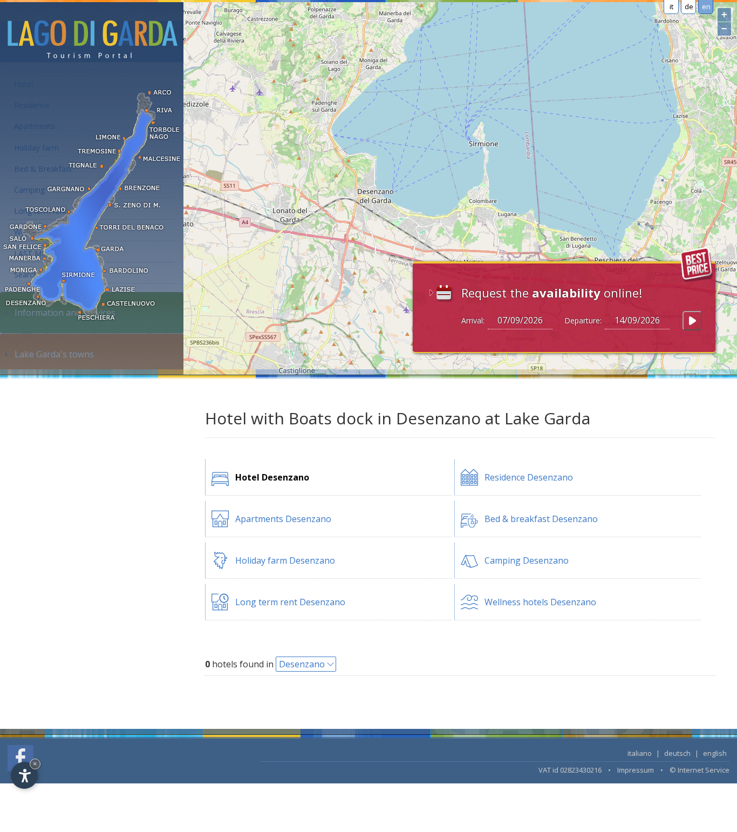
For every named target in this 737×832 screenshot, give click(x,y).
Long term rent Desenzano (290, 602)
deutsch (677, 753)
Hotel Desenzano (272, 477)
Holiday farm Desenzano (285, 560)
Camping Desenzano (526, 560)
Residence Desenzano (528, 477)
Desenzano (302, 664)
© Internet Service (699, 770)
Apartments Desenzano (283, 519)
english (715, 753)
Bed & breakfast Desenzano (541, 519)
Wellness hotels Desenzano (540, 602)
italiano (639, 753)
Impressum (635, 770)
